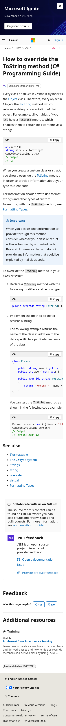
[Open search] (49, 40)
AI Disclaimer (11, 705)
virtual (14, 480)
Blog (52, 705)
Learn (7, 48)
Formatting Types (15, 209)
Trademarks (10, 721)
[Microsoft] (33, 40)
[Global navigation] (3, 40)
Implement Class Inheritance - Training (27, 641)
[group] (36, 306)
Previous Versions (34, 705)
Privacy (25, 710)
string (14, 470)
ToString (25, 104)
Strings (15, 465)
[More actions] (60, 48)
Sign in (58, 40)
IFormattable (19, 455)
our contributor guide (28, 525)
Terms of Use (49, 715)
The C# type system (23, 460)
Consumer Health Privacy (18, 715)
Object (12, 99)
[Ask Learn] (54, 48)
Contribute (9, 710)
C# (27, 48)
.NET (18, 48)
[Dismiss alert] (60, 6)
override (16, 475)
